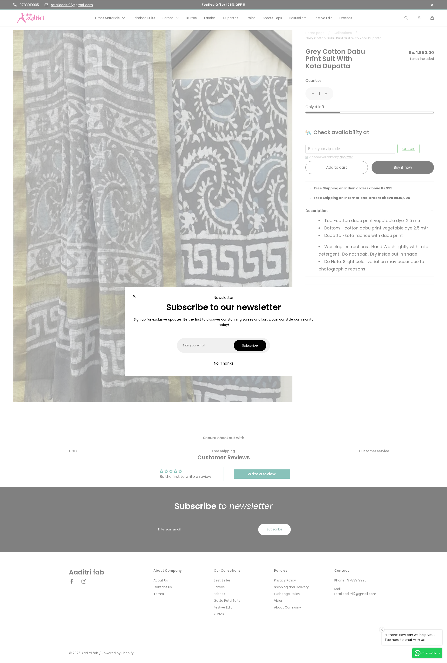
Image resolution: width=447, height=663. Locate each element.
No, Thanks (224, 363)
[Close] (134, 296)
